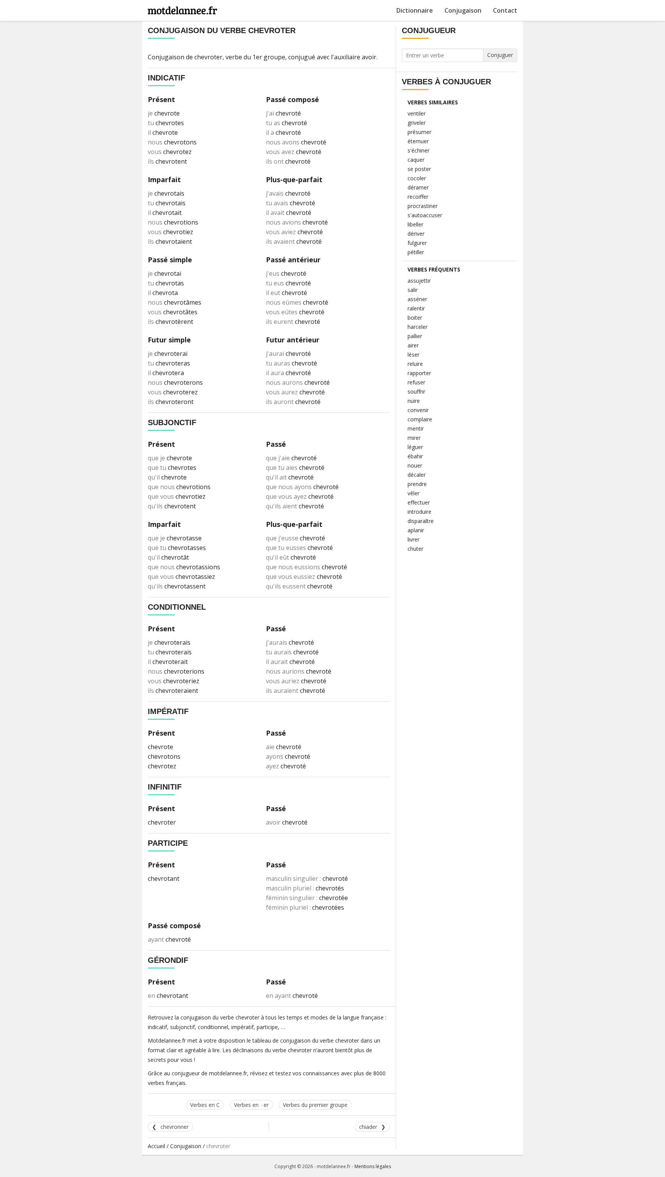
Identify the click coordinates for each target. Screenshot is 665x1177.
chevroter (208, 57)
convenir (418, 410)
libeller (415, 224)
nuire (414, 400)
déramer (418, 187)
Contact (505, 10)
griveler (417, 122)
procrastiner (423, 206)
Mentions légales (372, 1166)
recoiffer (418, 196)
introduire (419, 511)
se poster (419, 169)
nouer (415, 465)
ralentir (416, 308)
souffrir (416, 391)
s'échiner (418, 150)
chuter (415, 548)
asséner (417, 299)
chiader (368, 1126)
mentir (416, 428)
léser (413, 354)
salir (413, 289)
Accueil (156, 1146)
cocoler (417, 178)
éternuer (418, 141)
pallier (415, 336)
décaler (417, 474)
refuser (416, 382)
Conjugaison (462, 10)
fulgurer (417, 242)
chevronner (174, 1126)
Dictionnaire (414, 10)
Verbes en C (205, 1104)
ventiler (417, 113)
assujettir (419, 280)
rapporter (419, 373)
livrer (413, 539)
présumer (419, 132)
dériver (416, 233)
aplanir (416, 530)
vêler (413, 493)
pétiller (416, 252)
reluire (415, 363)
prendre (417, 484)
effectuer (419, 502)
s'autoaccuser (425, 215)
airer (413, 345)
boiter (415, 317)
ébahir (415, 456)
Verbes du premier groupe (315, 1104)
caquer (416, 159)
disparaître (421, 521)
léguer (415, 447)
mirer (414, 437)
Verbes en (251, 1104)
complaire (420, 419)
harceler (418, 326)
